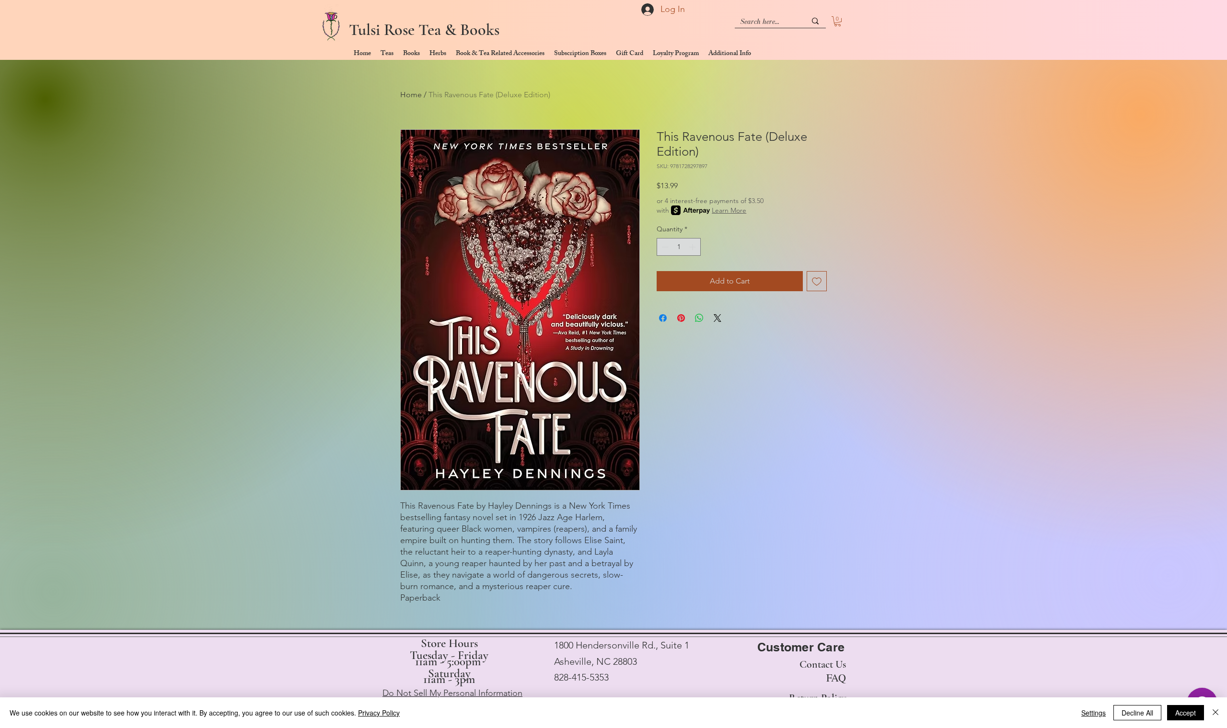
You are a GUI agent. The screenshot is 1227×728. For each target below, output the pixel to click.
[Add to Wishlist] (817, 281)
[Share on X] (717, 318)
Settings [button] (1093, 712)
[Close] (1215, 712)
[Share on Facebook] (663, 318)
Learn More (729, 210)
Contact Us (822, 664)
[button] (838, 21)
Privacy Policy (379, 712)
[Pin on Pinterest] (681, 318)
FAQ (836, 677)
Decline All (1137, 712)
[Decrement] (664, 247)
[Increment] (693, 247)
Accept (1185, 712)
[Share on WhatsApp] (699, 318)
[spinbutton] (678, 247)
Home (411, 94)
